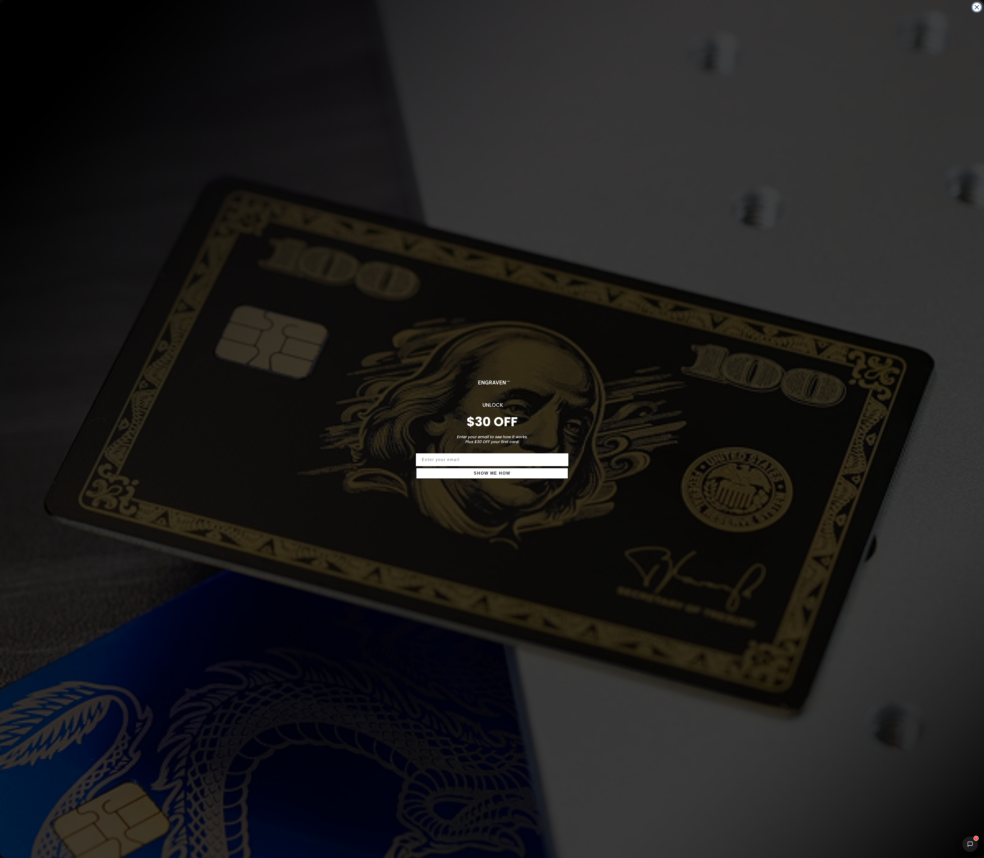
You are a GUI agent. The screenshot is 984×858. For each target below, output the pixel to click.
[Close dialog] (976, 7)
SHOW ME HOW (492, 473)
